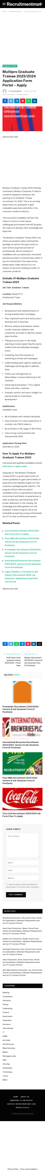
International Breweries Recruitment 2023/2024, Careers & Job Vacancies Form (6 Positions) (23, 564)
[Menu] (4, 4)
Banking (6, 993)
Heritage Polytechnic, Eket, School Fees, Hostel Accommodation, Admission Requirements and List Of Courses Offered (22, 951)
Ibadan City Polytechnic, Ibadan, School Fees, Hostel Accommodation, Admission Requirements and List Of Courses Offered (22, 941)
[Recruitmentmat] (24, 4)
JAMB (5, 1036)
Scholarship (7, 1068)
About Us (25, 1097)
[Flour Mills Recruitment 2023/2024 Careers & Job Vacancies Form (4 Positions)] (22, 763)
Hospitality (7, 1020)
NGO (4, 1060)
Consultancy (8, 997)
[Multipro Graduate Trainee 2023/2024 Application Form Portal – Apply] (22, 118)
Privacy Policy (22, 1107)
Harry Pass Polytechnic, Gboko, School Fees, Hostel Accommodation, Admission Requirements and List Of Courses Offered (22, 931)
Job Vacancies (8, 1044)
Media (5, 1052)
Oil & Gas (6, 1064)
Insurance (7, 1024)
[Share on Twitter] (11, 101)
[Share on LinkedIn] (34, 101)
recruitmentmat (16, 91)
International (8, 1028)
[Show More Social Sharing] (40, 101)
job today (6, 1040)
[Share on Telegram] (17, 101)
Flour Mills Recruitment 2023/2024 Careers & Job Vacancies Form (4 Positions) (22, 541)
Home (15, 1097)
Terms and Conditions (28, 1169)
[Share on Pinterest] (22, 101)
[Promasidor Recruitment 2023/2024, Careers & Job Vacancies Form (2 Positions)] (22, 692)
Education (7, 1000)
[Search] (41, 4)
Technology (7, 1072)
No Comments (10, 94)
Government (7, 1016)
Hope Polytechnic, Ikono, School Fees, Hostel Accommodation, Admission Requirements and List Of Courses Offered (21, 962)
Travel (5, 1076)
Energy (5, 1004)
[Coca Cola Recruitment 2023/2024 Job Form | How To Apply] (22, 799)
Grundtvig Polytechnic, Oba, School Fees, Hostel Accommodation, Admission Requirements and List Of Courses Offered (22, 920)
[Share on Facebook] (5, 101)
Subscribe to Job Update (21, 1100)
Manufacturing (10, 66)
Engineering (7, 1008)
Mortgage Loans (9, 1056)
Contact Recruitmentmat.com (21, 1104)
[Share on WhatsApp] (28, 101)
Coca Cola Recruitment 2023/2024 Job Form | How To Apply (21, 814)
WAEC (5, 1080)
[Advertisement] (22, 37)
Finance (6, 1012)
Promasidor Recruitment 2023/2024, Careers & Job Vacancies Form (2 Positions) (23, 553)
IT (3, 1032)
